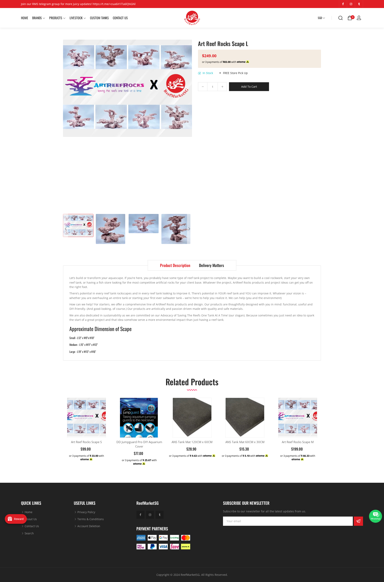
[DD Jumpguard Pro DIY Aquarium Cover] (139, 424)
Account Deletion (88, 526)
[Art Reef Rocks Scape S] (86, 417)
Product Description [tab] (175, 265)
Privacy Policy (86, 512)
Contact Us (31, 526)
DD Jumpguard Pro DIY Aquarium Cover (139, 444)
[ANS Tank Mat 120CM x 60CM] (192, 417)
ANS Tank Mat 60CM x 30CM (244, 442)
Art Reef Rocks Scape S (86, 442)
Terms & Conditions (90, 519)
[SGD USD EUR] (321, 18)
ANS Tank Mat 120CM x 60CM (192, 442)
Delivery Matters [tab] (211, 265)
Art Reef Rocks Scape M (298, 442)
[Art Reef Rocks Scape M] (297, 417)
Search (29, 533)
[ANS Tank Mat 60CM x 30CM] (245, 417)
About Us (30, 519)
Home (28, 512)
